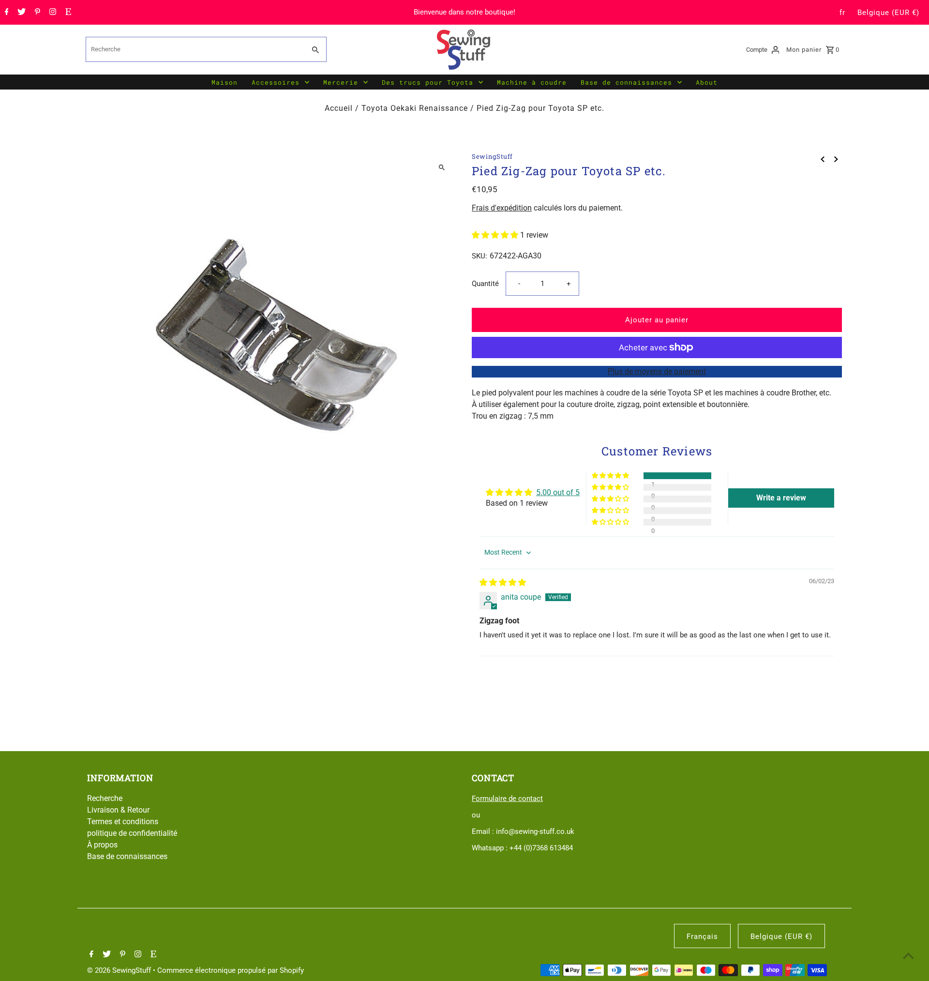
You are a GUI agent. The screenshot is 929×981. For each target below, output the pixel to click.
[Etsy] (67, 12)
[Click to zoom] (441, 168)
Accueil (339, 108)
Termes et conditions (122, 821)
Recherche (104, 798)
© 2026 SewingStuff (120, 970)
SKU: (479, 256)
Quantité (485, 283)
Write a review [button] (781, 497)
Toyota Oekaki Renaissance (414, 108)
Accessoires (276, 82)
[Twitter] (20, 12)
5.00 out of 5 (558, 492)
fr (842, 12)
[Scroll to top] (908, 955)
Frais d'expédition (502, 207)
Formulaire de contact (507, 798)
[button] (496, 235)
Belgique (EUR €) (888, 12)
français (702, 936)
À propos (102, 844)
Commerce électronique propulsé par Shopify (230, 970)
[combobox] (194, 49)
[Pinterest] (36, 12)
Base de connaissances (626, 82)
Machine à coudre (532, 82)
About (707, 82)
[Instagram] (51, 12)
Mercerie (340, 82)
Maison (224, 82)
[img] (502, 582)
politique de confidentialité (132, 833)
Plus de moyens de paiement (657, 371)
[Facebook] (5, 12)
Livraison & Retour (118, 810)
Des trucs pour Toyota (427, 82)
